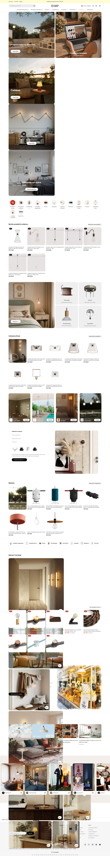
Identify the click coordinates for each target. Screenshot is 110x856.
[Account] (93, 6)
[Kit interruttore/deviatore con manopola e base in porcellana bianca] (28, 449)
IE (56, 854)
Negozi (20, 1)
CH (38, 854)
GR (50, 854)
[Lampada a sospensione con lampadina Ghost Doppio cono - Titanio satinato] (18, 262)
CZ (40, 854)
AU (32, 854)
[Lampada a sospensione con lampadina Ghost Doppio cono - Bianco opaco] (36, 262)
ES (46, 854)
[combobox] (22, 5)
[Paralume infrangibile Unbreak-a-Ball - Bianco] (36, 521)
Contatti (16, 1)
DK (44, 854)
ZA (77, 854)
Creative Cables (15, 848)
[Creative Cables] (18, 351)
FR (48, 854)
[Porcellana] (76, 452)
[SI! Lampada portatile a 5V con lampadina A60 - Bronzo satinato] (18, 619)
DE (42, 854)
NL (61, 854)
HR (52, 854)
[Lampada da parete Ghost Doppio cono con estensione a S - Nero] (92, 236)
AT (34, 854)
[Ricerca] (34, 6)
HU (54, 854)
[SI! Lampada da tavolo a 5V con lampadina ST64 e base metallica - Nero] (74, 619)
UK (73, 854)
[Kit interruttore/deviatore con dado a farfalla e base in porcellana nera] (35, 449)
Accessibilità (56, 852)
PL (63, 854)
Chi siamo (11, 1)
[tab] (16, 435)
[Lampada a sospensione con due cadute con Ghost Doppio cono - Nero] (74, 236)
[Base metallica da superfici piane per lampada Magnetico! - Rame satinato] (55, 619)
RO (65, 854)
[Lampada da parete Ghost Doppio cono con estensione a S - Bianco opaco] (36, 236)
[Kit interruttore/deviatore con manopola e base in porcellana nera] (21, 449)
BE (36, 854)
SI (71, 854)
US (75, 854)
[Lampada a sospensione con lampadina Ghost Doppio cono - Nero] (55, 236)
